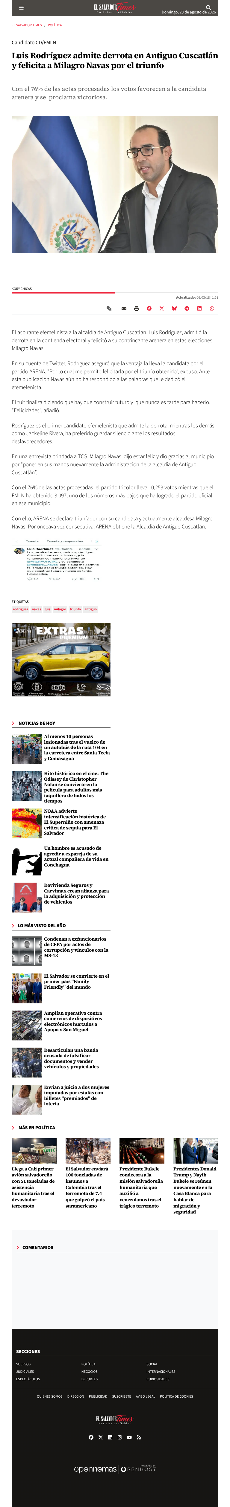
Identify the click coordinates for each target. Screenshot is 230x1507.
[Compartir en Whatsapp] (212, 308)
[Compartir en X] (161, 308)
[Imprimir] (136, 308)
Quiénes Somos (50, 1396)
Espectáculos (28, 1379)
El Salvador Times (27, 25)
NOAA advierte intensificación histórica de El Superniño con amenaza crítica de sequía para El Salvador (75, 822)
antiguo (90, 609)
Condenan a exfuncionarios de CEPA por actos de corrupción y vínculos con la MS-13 (76, 947)
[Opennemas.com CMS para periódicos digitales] (115, 1475)
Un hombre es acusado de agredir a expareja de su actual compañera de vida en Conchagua (76, 856)
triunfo (75, 609)
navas (36, 609)
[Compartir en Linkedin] (199, 308)
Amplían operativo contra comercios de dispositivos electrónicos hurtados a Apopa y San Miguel (73, 1021)
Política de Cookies (176, 1396)
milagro (60, 609)
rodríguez (20, 609)
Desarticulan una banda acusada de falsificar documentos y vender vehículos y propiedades (71, 1058)
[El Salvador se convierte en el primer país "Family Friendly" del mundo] (27, 988)
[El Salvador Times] (115, 7)
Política (55, 25)
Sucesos (23, 1364)
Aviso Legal (145, 1396)
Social (152, 1364)
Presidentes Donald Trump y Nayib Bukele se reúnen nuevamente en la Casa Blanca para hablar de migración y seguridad (195, 1191)
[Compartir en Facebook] (149, 308)
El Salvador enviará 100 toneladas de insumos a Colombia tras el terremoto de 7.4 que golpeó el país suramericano (87, 1187)
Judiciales (25, 1371)
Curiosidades (158, 1379)
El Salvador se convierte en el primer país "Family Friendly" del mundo (76, 982)
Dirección (75, 1396)
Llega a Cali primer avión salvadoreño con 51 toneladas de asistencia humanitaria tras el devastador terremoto (33, 1187)
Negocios (89, 1371)
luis (47, 609)
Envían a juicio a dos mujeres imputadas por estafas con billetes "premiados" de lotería (76, 1095)
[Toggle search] (209, 7)
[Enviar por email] (124, 308)
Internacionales (161, 1371)
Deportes (89, 1379)
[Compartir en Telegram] (187, 308)
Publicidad (98, 1396)
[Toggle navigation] (21, 7)
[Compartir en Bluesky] (174, 308)
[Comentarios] (110, 308)
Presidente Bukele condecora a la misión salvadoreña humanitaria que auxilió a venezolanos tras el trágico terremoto (141, 1187)
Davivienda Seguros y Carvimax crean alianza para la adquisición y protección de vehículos (76, 893)
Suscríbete (121, 1396)
